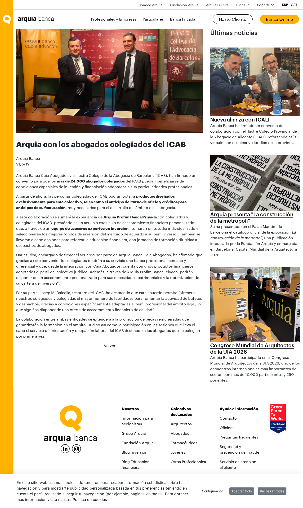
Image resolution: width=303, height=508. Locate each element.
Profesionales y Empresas (114, 19)
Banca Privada (182, 19)
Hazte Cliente (232, 19)
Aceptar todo (242, 491)
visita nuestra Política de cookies (77, 499)
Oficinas (227, 427)
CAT (294, 4)
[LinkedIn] (65, 448)
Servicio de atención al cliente (238, 464)
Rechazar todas (272, 491)
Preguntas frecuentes (239, 437)
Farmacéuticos (184, 442)
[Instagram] (76, 448)
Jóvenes (178, 452)
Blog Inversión (134, 452)
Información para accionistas (137, 421)
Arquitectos (181, 423)
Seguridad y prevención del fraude (239, 449)
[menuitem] (150, 4)
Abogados (180, 433)
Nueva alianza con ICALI (240, 119)
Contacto (228, 418)
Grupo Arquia (134, 433)
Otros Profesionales (188, 461)
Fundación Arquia (138, 442)
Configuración (212, 491)
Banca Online (279, 19)
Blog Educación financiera (136, 464)
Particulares (153, 19)
